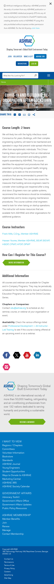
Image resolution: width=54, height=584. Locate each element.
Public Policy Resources (14, 508)
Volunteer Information (13, 452)
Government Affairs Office (15, 500)
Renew (6, 526)
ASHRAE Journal (11, 463)
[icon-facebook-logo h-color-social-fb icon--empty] (6, 355)
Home (3, 82)
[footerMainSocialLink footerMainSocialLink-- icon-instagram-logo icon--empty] (6, 367)
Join (10, 56)
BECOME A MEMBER (27, 422)
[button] (50, 4)
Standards (7, 460)
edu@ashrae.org (18, 308)
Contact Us (8, 559)
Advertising (8, 575)
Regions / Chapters (12, 445)
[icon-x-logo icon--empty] (17, 355)
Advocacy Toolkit (10, 497)
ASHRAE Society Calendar (16, 486)
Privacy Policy (9, 568)
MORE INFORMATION (16, 262)
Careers (7, 571)
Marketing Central (11, 478)
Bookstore (22, 63)
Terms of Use (9, 565)
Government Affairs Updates (17, 504)
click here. (36, 28)
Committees (8, 449)
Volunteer (17, 56)
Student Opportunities (13, 471)
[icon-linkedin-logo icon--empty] (37, 355)
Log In (33, 63)
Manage (6, 530)
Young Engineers (11, 467)
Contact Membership (13, 533)
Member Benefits (11, 518)
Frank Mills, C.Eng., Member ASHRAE (20, 233)
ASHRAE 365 (40, 56)
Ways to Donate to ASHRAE (16, 475)
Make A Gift (28, 56)
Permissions (9, 562)
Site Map (7, 578)
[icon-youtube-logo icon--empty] (27, 355)
